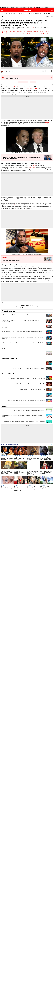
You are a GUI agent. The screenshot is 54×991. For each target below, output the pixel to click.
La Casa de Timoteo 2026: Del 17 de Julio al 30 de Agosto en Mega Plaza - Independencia (27, 395)
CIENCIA (49, 13)
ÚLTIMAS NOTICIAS (8, 13)
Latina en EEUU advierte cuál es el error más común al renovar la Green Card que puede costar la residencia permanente (21, 259)
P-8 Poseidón (30, 7)
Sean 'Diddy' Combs (10, 303)
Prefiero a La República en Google (26, 306)
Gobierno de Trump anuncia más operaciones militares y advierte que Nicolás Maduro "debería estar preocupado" (22, 326)
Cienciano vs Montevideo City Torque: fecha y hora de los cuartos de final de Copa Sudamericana (25, 362)
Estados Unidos (6, 7)
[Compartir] (51, 71)
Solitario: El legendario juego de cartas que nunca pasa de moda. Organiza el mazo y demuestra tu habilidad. (22, 416)
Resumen (33, 82)
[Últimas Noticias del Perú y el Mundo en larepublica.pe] (27, 10)
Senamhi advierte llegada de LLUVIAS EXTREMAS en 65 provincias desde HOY (29, 368)
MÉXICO (30, 13)
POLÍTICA (35, 13)
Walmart (12, 7)
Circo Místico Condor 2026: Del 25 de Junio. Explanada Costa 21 (32, 389)
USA (27, 13)
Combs (33, 27)
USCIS (17, 7)
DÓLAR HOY (18, 13)
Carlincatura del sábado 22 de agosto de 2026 (35, 353)
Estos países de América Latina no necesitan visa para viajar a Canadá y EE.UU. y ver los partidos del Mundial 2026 (22, 338)
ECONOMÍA (39, 13)
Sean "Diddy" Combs (32, 88)
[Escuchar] (42, 71)
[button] (2, 10)
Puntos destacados (23, 82)
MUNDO (13, 13)
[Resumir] (46, 71)
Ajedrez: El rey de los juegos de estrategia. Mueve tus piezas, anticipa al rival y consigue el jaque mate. (24, 421)
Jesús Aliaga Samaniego (8, 71)
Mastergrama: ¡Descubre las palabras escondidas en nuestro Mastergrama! (29, 410)
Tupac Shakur (17, 86)
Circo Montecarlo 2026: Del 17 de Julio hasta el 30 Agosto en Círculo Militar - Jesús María (27, 383)
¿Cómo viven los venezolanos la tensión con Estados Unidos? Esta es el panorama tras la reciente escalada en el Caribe (27, 34)
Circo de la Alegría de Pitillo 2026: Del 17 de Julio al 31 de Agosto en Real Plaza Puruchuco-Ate (26, 400)
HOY (1, 7)
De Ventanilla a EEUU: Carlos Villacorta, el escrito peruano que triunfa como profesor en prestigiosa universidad (25, 32)
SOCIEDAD (45, 13)
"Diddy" (34, 165)
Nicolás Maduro (23, 7)
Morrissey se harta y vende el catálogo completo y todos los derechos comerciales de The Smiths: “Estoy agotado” (21, 158)
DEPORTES (23, 13)
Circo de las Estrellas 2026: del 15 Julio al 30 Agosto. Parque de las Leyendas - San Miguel (26, 378)
